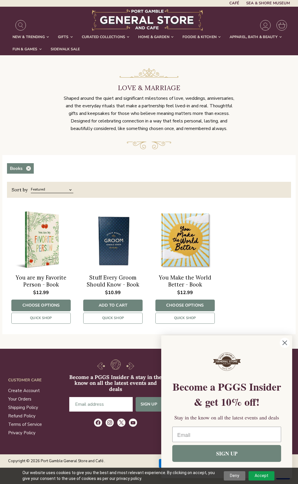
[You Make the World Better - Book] (185, 240)
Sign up (149, 404)
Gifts (64, 36)
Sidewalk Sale (65, 49)
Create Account (24, 391)
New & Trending (29, 36)
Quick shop (41, 318)
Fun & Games (25, 49)
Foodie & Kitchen (199, 36)
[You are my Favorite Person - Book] (41, 240)
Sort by (20, 189)
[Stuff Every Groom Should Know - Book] (113, 240)
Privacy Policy (22, 433)
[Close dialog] (285, 343)
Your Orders (19, 399)
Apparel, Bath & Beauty (254, 36)
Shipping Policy (23, 407)
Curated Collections (104, 36)
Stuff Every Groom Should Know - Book (113, 281)
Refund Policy (22, 416)
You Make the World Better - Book (185, 281)
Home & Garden (154, 36)
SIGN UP (226, 453)
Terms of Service (25, 424)
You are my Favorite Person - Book (41, 281)
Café (234, 3)
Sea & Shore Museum (268, 3)
